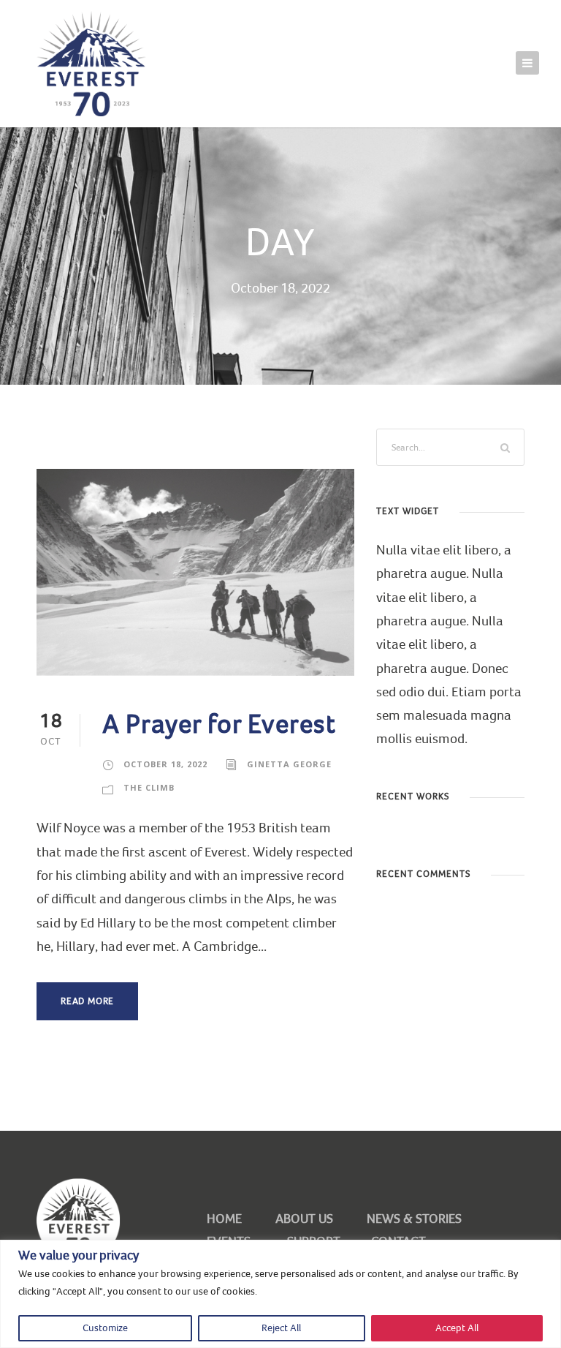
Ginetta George (289, 763)
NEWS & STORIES (414, 1218)
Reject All (281, 1327)
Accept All (456, 1327)
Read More (87, 1001)
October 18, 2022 (165, 763)
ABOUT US (304, 1218)
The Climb (149, 787)
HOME (224, 1218)
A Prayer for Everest (219, 724)
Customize (105, 1327)
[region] (280, 1294)
